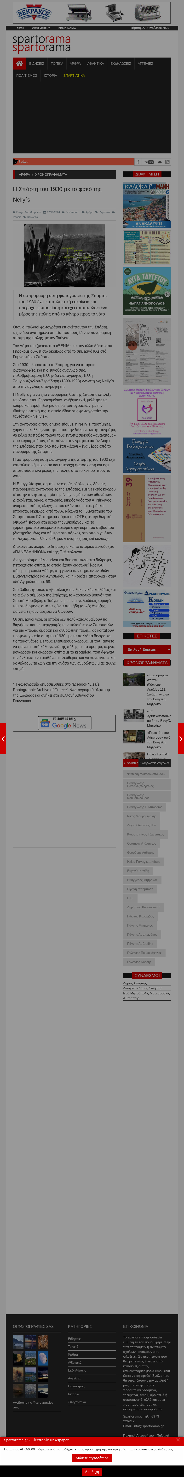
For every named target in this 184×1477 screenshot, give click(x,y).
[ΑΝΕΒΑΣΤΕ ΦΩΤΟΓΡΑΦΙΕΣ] (3, 738)
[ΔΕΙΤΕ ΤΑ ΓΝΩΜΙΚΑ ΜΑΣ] (181, 738)
